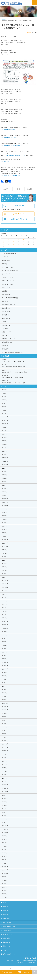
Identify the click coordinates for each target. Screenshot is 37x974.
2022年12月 (5, 539)
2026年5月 (5, 400)
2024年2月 (5, 492)
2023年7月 (5, 516)
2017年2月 (5, 778)
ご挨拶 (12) (5, 263)
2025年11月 (5, 420)
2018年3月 (5, 734)
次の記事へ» (30, 189)
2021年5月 (5, 604)
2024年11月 (5, 461)
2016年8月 (5, 798)
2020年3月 (5, 652)
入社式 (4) (5, 301)
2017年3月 (5, 774)
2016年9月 (5, 795)
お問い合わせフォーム (19, 219)
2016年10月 (5, 791)
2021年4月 (5, 607)
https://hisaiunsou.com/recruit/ (8, 129)
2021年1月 (5, 618)
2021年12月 (5, 580)
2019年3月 (5, 693)
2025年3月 (5, 447)
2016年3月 (5, 815)
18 (8, 243)
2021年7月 (5, 597)
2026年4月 (5, 403)
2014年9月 (5, 877)
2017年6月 (5, 764)
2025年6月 (5, 437)
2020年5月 (5, 645)
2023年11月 (5, 502)
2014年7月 (5, 883)
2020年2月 (5, 655)
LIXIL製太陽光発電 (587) (9, 253)
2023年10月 (5, 505)
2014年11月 (5, 870)
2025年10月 (5, 424)
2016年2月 (5, 819)
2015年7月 (5, 842)
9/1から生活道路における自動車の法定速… (14, 365)
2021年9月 (5, 590)
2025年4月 (5, 444)
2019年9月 (5, 672)
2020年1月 (5, 659)
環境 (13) (4, 335)
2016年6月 (5, 805)
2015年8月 (5, 839)
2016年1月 (5, 822)
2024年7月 (5, 475)
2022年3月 (5, 570)
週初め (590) (5, 349)
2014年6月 (5, 887)
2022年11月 (5, 543)
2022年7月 (5, 556)
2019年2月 (5, 696)
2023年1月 (5, 536)
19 (13, 243)
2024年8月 (5, 471)
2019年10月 (5, 669)
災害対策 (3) (5, 328)
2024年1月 (5, 495)
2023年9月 (5, 509)
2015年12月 (5, 825)
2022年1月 (5, 577)
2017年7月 (5, 761)
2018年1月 (5, 740)
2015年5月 (5, 849)
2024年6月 (5, 478)
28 (23, 244)
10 (3, 241)
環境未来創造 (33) (7, 342)
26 (13, 244)
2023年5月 (5, 522)
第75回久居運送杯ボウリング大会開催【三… (14, 371)
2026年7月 (5, 393)
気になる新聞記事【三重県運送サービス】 (14, 376)
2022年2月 (5, 573)
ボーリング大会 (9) (7, 277)
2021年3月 (5, 611)
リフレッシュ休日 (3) (8, 281)
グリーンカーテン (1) (8, 267)
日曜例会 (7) (5, 321)
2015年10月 (5, 832)
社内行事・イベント (8, 934)
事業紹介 (5, 906)
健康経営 (29, 32)
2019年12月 (5, 662)
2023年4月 (5, 526)
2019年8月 (5, 676)
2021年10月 (5, 587)
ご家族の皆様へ (7, 930)
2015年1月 (5, 863)
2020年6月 (5, 642)
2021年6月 (5, 601)
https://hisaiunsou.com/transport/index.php (11, 145)
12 (13, 241)
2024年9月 (5, 468)
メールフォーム (25, 972)
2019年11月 (5, 665)
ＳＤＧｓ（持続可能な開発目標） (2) (12, 352)
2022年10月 (5, 546)
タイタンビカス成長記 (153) (10, 270)
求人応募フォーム (19, 214)
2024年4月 (5, 485)
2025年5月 (5, 441)
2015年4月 (5, 853)
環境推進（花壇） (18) (8, 338)
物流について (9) (6, 332)
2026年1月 (5, 413)
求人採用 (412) (6, 325)
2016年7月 (5, 802)
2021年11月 (5, 584)
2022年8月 (5, 553)
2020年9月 (5, 631)
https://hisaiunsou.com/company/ (9, 137)
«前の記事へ (6, 189)
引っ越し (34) (6, 311)
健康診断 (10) (6, 294)
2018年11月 (5, 706)
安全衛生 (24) (6, 308)
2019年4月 (5, 689)
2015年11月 (5, 829)
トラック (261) (6, 274)
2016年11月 (5, 788)
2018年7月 (5, 720)
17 (3, 243)
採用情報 (5, 914)
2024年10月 (5, 464)
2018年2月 (5, 737)
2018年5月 (5, 727)
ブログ (4, 950)
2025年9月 (5, 427)
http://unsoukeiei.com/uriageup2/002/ (10, 175)
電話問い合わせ (9, 972)
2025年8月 (5, 430)
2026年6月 (5, 396)
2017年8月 (5, 757)
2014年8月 (5, 880)
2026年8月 (5, 389)
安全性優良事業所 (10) (8, 304)
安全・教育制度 (7, 922)
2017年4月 (5, 771)
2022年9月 (5, 550)
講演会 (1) (5, 345)
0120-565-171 (19, 206)
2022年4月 (5, 567)
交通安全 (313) (6, 287)
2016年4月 (5, 812)
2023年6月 (5, 519)
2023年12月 (5, 499)
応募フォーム (6, 946)
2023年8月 (5, 512)
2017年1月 (5, 781)
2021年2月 (5, 614)
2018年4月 (5, 730)
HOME (3, 19)
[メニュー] (34, 2)
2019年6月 (5, 682)
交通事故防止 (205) (7, 284)
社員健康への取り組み (9, 926)
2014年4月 (5, 894)
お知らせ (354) (6, 260)
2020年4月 (5, 648)
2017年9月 (5, 754)
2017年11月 (5, 747)
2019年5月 (5, 686)
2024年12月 (5, 458)
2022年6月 (5, 560)
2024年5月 (5, 481)
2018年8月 (5, 717)
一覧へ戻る (18, 189)
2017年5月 (5, 768)
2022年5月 (5, 563)
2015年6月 (5, 846)
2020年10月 (5, 628)
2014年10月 (5, 873)
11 (8, 241)
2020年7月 (5, 638)
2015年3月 (5, 856)
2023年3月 (5, 529)
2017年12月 (5, 744)
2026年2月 (5, 410)
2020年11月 (5, 624)
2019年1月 (5, 699)
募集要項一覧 (6, 942)
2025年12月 (5, 417)
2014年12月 (5, 866)
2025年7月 (5, 434)
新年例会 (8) (5, 315)
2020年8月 (5, 635)
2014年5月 (5, 890)
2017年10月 (5, 751)
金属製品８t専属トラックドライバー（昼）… (15, 382)
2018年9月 (5, 713)
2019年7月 (5, 679)
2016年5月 (5, 808)
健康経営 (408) (6, 291)
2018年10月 (5, 710)
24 (3, 244)
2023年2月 (5, 533)
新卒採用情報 (6, 938)
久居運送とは (6, 918)
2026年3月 (5, 407)
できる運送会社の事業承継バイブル (15, 155)
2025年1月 (5, 454)
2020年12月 (5, 621)
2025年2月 (5, 451)
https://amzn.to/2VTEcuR (7, 161)
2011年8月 (5, 897)
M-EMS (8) (5, 257)
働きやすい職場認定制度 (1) (10, 298)
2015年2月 (5, 860)
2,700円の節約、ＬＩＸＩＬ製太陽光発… (13, 360)
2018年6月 (5, 723)
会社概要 (5, 910)
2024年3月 (5, 488)
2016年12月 (5, 785)
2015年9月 (5, 836)
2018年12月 (5, 703)
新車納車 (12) (6, 318)
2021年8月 (5, 594)
